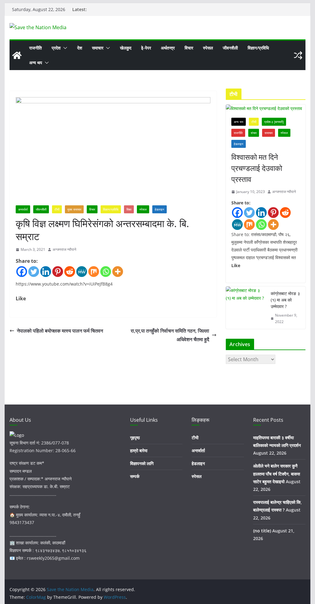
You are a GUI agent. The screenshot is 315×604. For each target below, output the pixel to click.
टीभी (56, 209)
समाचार (97, 48)
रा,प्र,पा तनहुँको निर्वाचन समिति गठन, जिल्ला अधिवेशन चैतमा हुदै (170, 335)
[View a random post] (298, 55)
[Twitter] (33, 271)
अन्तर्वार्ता (23, 209)
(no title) (262, 531)
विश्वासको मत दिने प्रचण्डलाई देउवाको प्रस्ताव (256, 168)
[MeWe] (81, 271)
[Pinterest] (57, 271)
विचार (189, 48)
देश (79, 48)
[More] (117, 271)
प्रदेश (56, 48)
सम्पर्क (134, 476)
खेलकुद (125, 48)
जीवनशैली (230, 48)
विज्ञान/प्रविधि (258, 48)
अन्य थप (35, 62)
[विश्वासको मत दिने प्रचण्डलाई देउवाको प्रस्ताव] (265, 108)
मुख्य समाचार (74, 209)
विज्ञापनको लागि (142, 463)
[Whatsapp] (105, 271)
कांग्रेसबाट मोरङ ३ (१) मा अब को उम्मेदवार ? (285, 299)
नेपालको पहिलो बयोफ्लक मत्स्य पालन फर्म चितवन (60, 330)
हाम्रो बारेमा (138, 450)
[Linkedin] (45, 271)
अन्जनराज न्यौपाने (64, 249)
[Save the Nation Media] (17, 55)
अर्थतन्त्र (168, 48)
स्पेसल (208, 48)
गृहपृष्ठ (135, 437)
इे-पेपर (146, 48)
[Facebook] (21, 271)
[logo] (17, 435)
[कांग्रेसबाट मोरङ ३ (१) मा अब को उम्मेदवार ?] (246, 307)
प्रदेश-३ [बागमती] (274, 122)
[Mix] (93, 271)
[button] (64, 48)
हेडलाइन (159, 209)
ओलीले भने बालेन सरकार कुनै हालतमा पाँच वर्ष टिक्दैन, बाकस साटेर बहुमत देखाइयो (276, 473)
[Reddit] (69, 271)
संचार (254, 133)
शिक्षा (128, 209)
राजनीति (35, 48)
